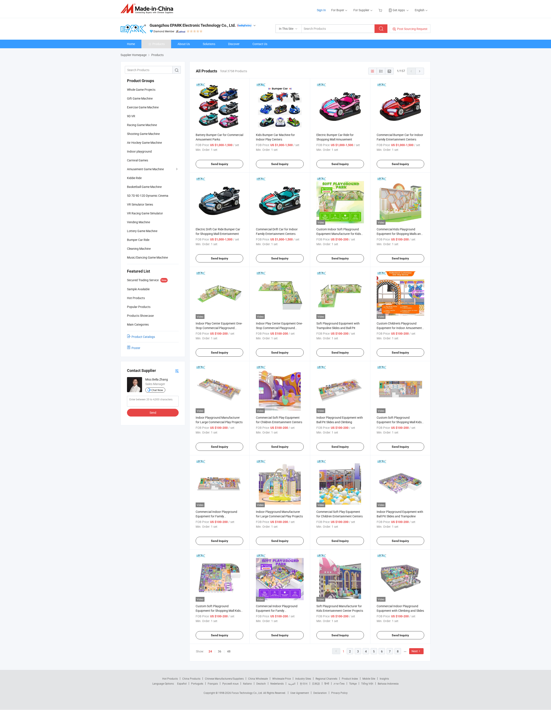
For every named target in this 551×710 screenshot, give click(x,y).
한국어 (304, 683)
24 (210, 651)
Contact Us (259, 44)
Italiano (247, 683)
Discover (234, 44)
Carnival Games (137, 160)
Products (158, 44)
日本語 (316, 683)
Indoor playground (139, 151)
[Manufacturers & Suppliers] (148, 8)
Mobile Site (368, 678)
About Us (184, 44)
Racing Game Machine (142, 125)
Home (131, 44)
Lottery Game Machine (142, 231)
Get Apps (399, 10)
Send (153, 412)
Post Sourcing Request (412, 29)
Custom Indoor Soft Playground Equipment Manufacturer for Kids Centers (338, 233)
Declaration (320, 692)
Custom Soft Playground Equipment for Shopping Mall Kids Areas (399, 422)
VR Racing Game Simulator (145, 213)
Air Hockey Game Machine (144, 142)
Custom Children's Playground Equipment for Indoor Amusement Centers (399, 327)
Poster (136, 348)
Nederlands (277, 683)
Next (415, 651)
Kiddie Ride (134, 178)
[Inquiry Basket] (381, 10)
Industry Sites (303, 678)
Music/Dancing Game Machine (147, 257)
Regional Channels (326, 678)
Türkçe (353, 683)
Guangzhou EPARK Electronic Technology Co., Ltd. (193, 25)
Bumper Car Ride (138, 240)
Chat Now (157, 390)
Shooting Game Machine (143, 134)
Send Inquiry (219, 164)
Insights (384, 678)
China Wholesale (258, 678)
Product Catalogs (143, 337)
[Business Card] (177, 371)
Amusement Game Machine (145, 169)
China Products (191, 678)
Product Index (350, 678)
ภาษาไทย (339, 683)
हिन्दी (326, 683)
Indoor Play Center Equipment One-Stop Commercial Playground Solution (219, 327)
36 (219, 651)
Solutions (209, 44)
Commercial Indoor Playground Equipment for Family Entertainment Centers (216, 516)
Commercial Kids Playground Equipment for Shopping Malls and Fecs (400, 233)
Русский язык (230, 683)
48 (229, 651)
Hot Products (170, 678)
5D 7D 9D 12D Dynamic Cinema (147, 195)
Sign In (321, 10)
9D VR (131, 116)
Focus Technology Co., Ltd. (247, 692)
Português (197, 683)
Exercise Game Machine (143, 107)
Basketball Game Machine (144, 187)
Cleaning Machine (139, 249)
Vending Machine (138, 222)
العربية (291, 683)
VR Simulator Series (140, 204)
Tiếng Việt (367, 683)
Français (213, 683)
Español (182, 683)
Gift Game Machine (140, 98)
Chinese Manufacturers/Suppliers (224, 678)
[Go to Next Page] (420, 71)
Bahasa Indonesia (388, 683)
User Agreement (299, 692)
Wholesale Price (281, 678)
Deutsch (261, 683)
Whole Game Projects (141, 89)
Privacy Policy (339, 692)
